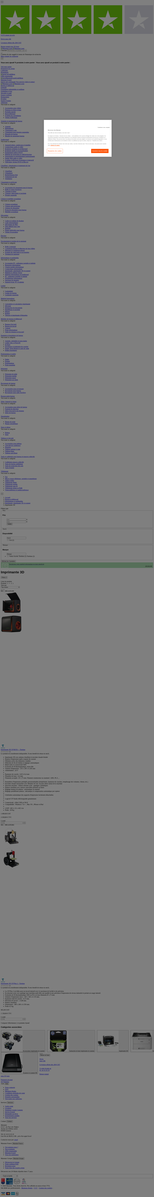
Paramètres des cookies (55, 151)
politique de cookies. (55, 145)
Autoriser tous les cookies (99, 151)
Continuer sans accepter (104, 127)
